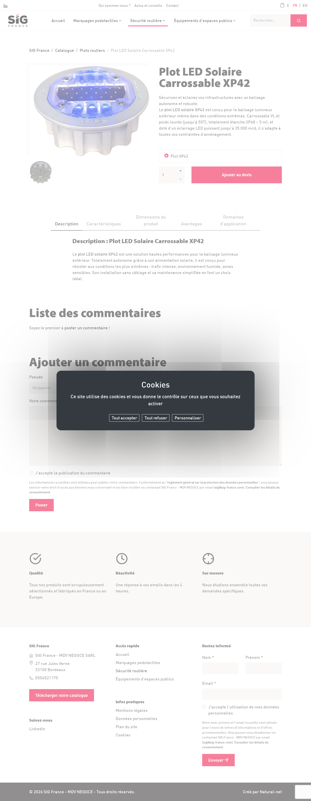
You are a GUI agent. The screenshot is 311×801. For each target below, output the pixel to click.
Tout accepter (124, 417)
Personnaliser (188, 417)
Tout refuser (156, 417)
